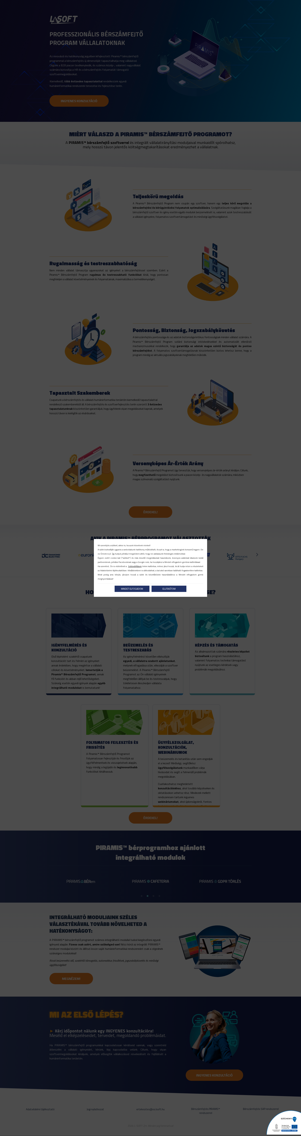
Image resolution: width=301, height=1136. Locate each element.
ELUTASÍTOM (169, 589)
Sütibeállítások (135, 566)
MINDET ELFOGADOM (132, 589)
